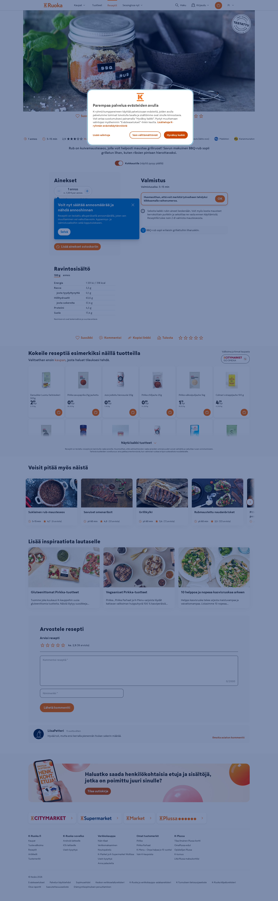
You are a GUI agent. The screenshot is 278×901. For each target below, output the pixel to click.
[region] (140, 117)
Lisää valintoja (101, 135)
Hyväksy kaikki (176, 135)
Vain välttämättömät (145, 135)
